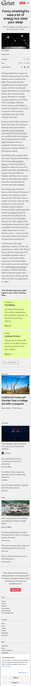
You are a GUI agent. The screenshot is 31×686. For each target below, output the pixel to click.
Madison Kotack (6, 408)
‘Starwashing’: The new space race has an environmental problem (14, 446)
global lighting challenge (16, 267)
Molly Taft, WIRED (6, 467)
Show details (22, 672)
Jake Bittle (4, 480)
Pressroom (5, 635)
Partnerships (5, 633)
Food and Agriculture (7, 613)
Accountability (6, 608)
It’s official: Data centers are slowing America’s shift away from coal (13, 474)
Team (3, 626)
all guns (13, 213)
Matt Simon (5, 490)
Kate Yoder (8, 453)
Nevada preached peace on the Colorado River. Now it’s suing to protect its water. (15, 535)
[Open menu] (27, 3)
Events (3, 648)
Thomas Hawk (5, 50)
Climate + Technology (23, 63)
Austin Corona (6, 540)
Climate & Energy (17, 408)
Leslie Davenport (6, 561)
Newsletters (5, 645)
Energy (3, 601)
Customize (14, 682)
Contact (4, 628)
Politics (4, 603)
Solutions (4, 606)
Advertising (5, 652)
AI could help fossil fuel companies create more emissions (11, 461)
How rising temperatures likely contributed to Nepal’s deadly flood (14, 521)
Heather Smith (5, 54)
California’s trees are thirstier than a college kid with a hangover (15, 400)
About (3, 623)
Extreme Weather (6, 610)
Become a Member (7, 650)
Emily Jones (5, 551)
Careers (4, 630)
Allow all (15, 677)
